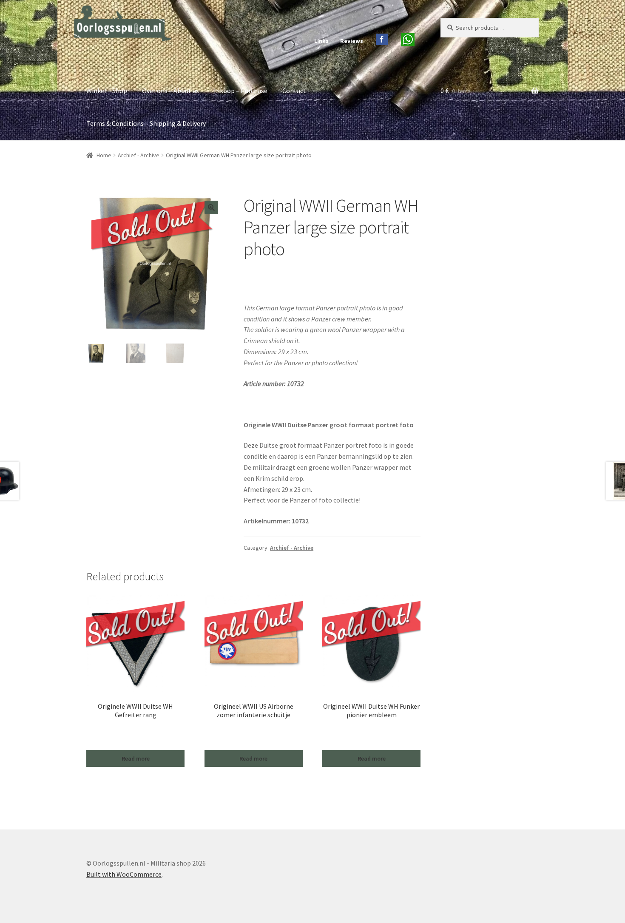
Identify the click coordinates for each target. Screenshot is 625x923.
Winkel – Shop (106, 90)
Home (104, 155)
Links (321, 41)
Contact (294, 90)
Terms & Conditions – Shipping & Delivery (146, 123)
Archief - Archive (138, 155)
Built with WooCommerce (124, 874)
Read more (136, 758)
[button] (211, 207)
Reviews (351, 41)
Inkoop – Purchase (240, 90)
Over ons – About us (170, 90)
